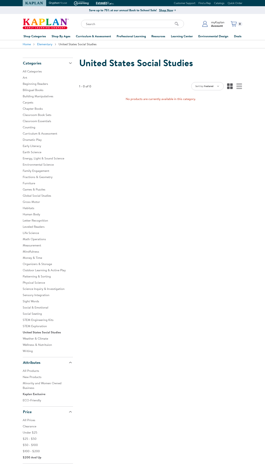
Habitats (28, 208)
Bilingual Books (33, 90)
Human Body (31, 214)
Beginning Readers (35, 84)
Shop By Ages (61, 36)
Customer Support (184, 3)
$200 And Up (32, 457)
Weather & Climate (35, 338)
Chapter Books (33, 108)
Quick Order (235, 3)
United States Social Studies (42, 332)
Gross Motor (31, 202)
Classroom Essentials (37, 121)
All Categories (32, 71)
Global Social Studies (37, 195)
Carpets (28, 102)
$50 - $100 (30, 445)
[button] (213, 23)
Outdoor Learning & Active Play (44, 270)
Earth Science (32, 152)
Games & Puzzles (34, 189)
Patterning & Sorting (37, 276)
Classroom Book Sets (37, 115)
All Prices (29, 420)
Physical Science (34, 282)
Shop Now (166, 10)
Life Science (31, 233)
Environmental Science (38, 164)
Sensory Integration (36, 295)
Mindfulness (31, 251)
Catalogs (219, 3)
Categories (32, 63)
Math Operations (34, 239)
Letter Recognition (35, 220)
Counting (29, 127)
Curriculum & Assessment (93, 36)
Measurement (32, 245)
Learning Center (182, 36)
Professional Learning (131, 36)
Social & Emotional (35, 307)
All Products (31, 371)
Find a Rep (204, 3)
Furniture (29, 183)
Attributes (31, 362)
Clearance (29, 426)
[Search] (177, 24)
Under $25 (30, 432)
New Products (32, 377)
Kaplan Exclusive (34, 394)
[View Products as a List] (239, 86)
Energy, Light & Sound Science (43, 158)
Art (25, 77)
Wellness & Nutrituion (37, 344)
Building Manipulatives (38, 96)
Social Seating (32, 313)
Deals (238, 36)
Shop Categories (34, 36)
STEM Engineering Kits (38, 320)
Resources (158, 36)
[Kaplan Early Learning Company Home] (46, 24)
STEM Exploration (35, 326)
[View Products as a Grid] (230, 86)
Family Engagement (36, 171)
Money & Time (32, 258)
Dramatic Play (32, 139)
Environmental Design (213, 36)
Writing (28, 351)
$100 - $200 (31, 451)
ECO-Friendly (32, 400)
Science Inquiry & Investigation (44, 289)
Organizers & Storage (37, 264)
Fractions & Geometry (38, 177)
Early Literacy (32, 146)
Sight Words (31, 301)
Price (27, 411)
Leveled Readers (34, 226)
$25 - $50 (29, 438)
